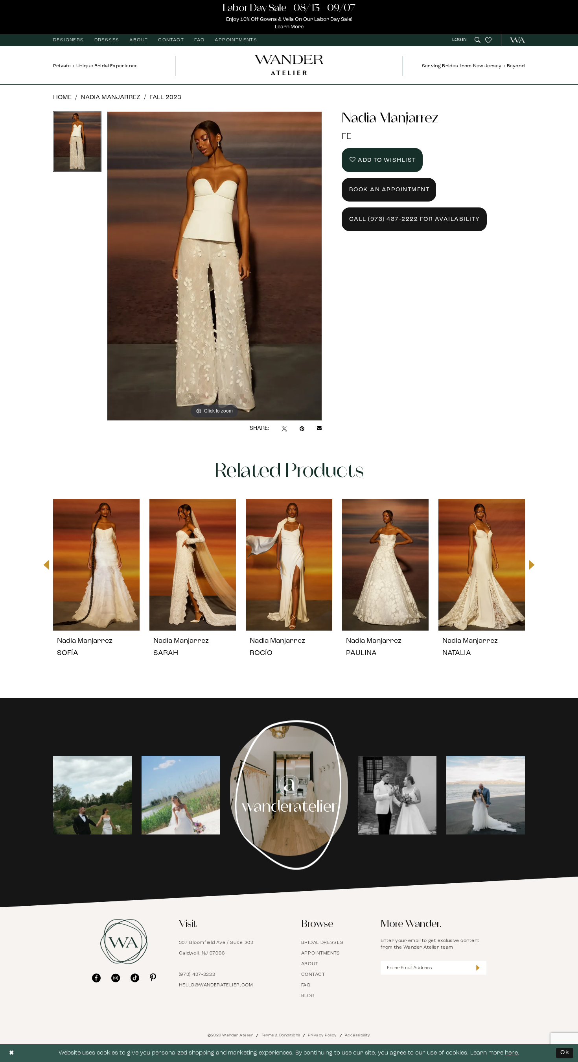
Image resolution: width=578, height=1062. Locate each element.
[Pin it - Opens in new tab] (302, 429)
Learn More (289, 27)
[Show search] (477, 40)
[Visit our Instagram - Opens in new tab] (115, 977)
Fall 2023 (165, 97)
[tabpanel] (77, 144)
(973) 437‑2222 (197, 974)
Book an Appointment (389, 190)
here (511, 1053)
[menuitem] (68, 40)
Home (62, 97)
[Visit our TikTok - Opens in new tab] (135, 977)
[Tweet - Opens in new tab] (284, 429)
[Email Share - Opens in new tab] (319, 429)
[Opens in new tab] (92, 795)
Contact (313, 974)
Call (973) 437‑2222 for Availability (414, 219)
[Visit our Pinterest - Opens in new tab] (152, 977)
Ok (564, 1053)
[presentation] (96, 565)
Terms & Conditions (280, 1035)
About (309, 964)
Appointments (320, 953)
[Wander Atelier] (514, 40)
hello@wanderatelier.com (216, 985)
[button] (460, 40)
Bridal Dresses (322, 942)
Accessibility (357, 1035)
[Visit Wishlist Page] (488, 40)
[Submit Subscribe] (477, 968)
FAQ (306, 985)
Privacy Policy (322, 1035)
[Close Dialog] (12, 1053)
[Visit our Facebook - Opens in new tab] (96, 977)
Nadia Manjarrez (110, 97)
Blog (308, 996)
